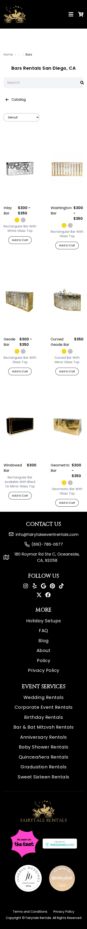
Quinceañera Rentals (43, 757)
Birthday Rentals (43, 717)
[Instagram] (25, 586)
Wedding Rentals (43, 697)
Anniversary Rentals (43, 737)
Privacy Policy (43, 670)
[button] (82, 82)
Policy (43, 660)
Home (8, 54)
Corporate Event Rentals (43, 707)
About (44, 650)
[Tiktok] (61, 586)
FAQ (43, 630)
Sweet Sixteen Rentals (43, 777)
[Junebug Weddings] (28, 878)
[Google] (43, 586)
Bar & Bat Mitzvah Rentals (43, 727)
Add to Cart (20, 240)
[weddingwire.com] (60, 844)
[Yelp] (34, 586)
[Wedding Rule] (62, 878)
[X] (39, 595)
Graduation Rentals (43, 767)
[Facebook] (48, 595)
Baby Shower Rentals (43, 747)
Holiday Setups (43, 621)
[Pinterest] (52, 586)
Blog (43, 641)
